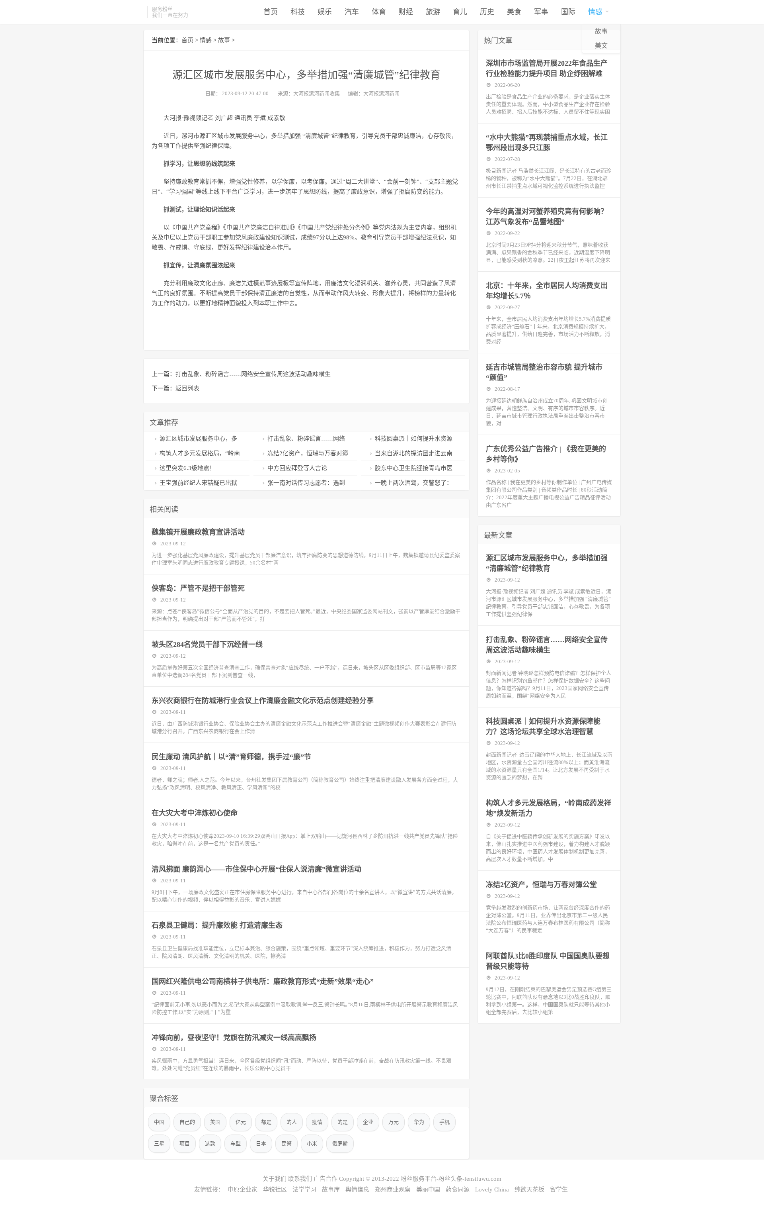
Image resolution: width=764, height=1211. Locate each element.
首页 (270, 12)
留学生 (559, 1189)
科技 (297, 12)
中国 (159, 1122)
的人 (291, 1122)
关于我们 (274, 1179)
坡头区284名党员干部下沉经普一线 (207, 645)
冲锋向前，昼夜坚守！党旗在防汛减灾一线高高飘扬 (234, 1038)
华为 (419, 1122)
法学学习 (304, 1189)
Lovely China (492, 1189)
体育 (379, 12)
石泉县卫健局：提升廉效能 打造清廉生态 (217, 925)
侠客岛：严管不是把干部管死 (198, 588)
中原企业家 (242, 1189)
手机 (444, 1122)
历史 (487, 12)
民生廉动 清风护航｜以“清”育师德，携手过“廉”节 (231, 757)
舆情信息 (357, 1189)
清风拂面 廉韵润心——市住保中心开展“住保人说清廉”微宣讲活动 (256, 869)
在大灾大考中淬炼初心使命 (195, 813)
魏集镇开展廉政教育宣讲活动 (198, 532)
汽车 (352, 12)
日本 (261, 1143)
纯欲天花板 (529, 1189)
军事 (541, 12)
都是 (266, 1122)
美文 (601, 45)
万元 (393, 1122)
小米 (312, 1143)
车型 (235, 1143)
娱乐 (325, 12)
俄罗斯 (340, 1143)
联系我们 (300, 1179)
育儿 (460, 12)
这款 (210, 1143)
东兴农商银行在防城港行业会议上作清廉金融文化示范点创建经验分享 (263, 701)
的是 (342, 1122)
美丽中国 (428, 1189)
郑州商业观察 (393, 1189)
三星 (159, 1143)
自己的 (187, 1122)
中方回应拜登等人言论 (297, 468)
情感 (595, 12)
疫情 (317, 1122)
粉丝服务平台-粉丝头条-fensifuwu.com (451, 1179)
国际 (568, 12)
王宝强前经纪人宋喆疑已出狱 (198, 483)
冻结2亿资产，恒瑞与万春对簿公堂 (541, 885)
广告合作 (325, 1179)
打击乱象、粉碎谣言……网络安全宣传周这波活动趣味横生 (253, 374)
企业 (368, 1122)
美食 (514, 12)
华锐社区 (275, 1189)
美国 (215, 1122)
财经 (406, 12)
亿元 (241, 1122)
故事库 (331, 1189)
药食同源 (458, 1189)
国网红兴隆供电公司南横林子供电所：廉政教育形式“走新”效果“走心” (263, 982)
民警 (286, 1143)
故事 (601, 31)
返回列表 (187, 388)
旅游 (433, 12)
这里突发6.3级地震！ (187, 468)
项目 (184, 1143)
